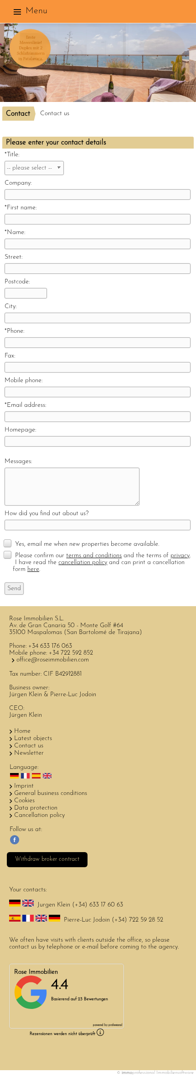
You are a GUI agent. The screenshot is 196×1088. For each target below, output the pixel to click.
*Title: (12, 154)
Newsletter (29, 753)
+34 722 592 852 (71, 653)
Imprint (24, 786)
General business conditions (50, 793)
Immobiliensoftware (175, 1072)
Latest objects (33, 738)
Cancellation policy (39, 815)
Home (22, 731)
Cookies (24, 800)
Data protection (35, 808)
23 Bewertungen (93, 999)
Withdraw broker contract (47, 859)
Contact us (28, 745)
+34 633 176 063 (50, 646)
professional (115, 1025)
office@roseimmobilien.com (52, 659)
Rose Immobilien (36, 972)
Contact (18, 113)
